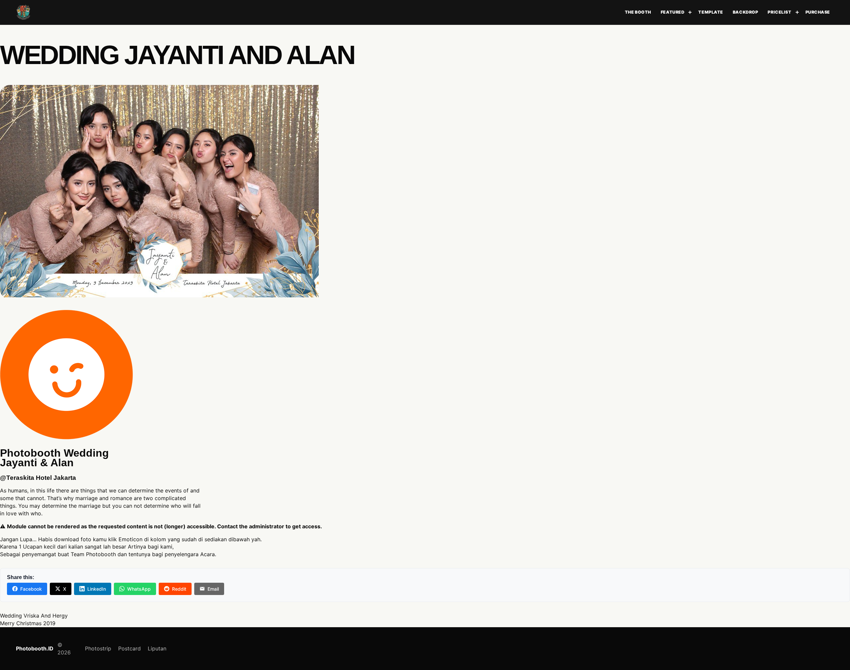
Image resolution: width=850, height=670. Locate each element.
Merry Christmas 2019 (27, 623)
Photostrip (98, 648)
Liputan (157, 648)
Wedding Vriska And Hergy (34, 615)
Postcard (129, 648)
